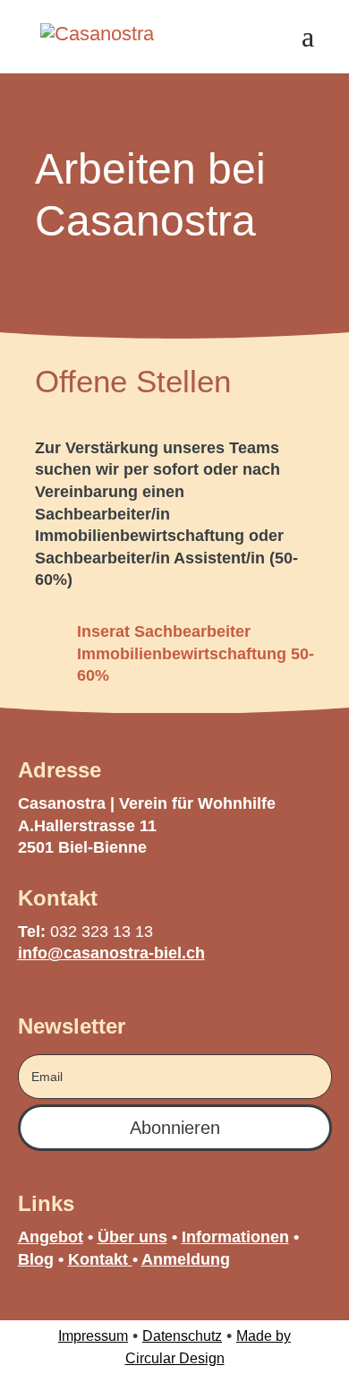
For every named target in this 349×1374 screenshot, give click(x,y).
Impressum (93, 1336)
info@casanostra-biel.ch (111, 953)
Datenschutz (182, 1336)
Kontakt (98, 1259)
